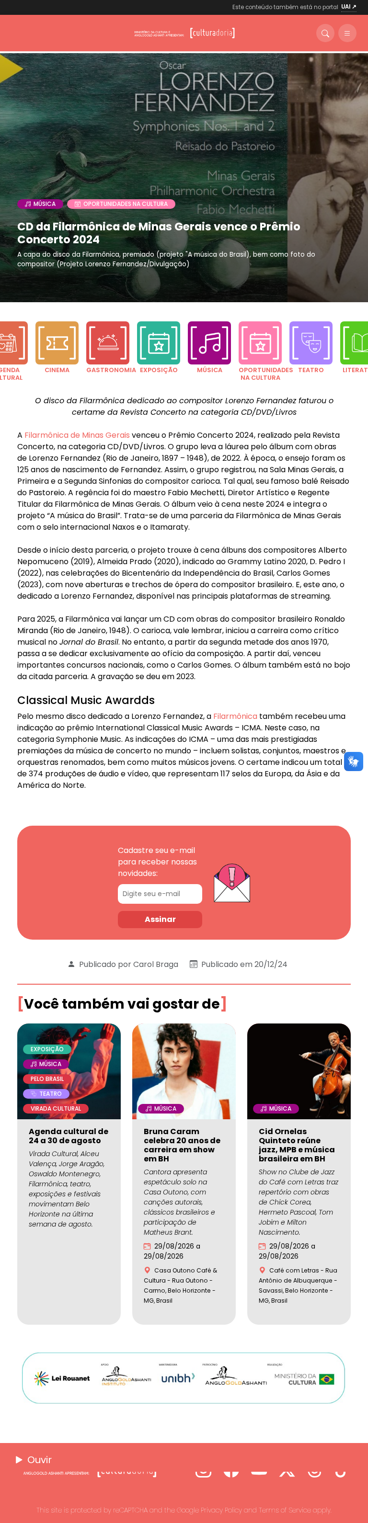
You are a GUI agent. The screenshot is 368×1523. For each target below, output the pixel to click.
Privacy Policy (221, 1510)
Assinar (160, 919)
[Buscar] (325, 33)
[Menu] (347, 33)
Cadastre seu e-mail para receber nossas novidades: (157, 862)
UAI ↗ (348, 7)
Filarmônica (236, 716)
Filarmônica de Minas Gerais (77, 435)
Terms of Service (285, 1510)
